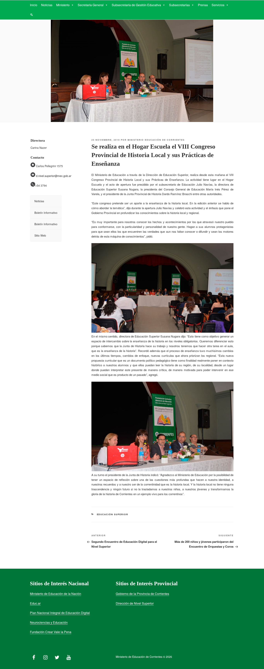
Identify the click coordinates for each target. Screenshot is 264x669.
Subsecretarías (179, 5)
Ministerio (63, 5)
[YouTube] (68, 656)
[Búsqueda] (31, 14)
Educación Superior (112, 514)
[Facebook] (34, 656)
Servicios (218, 5)
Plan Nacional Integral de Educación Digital (60, 613)
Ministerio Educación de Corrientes (156, 139)
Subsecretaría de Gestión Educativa (136, 5)
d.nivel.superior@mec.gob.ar (53, 176)
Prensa (203, 5)
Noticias (46, 5)
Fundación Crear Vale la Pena (50, 632)
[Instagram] (45, 656)
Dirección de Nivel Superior (135, 603)
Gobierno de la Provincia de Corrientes (142, 593)
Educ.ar (35, 603)
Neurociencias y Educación (49, 622)
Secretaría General (91, 5)
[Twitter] (57, 656)
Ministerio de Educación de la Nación (55, 593)
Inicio (33, 5)
